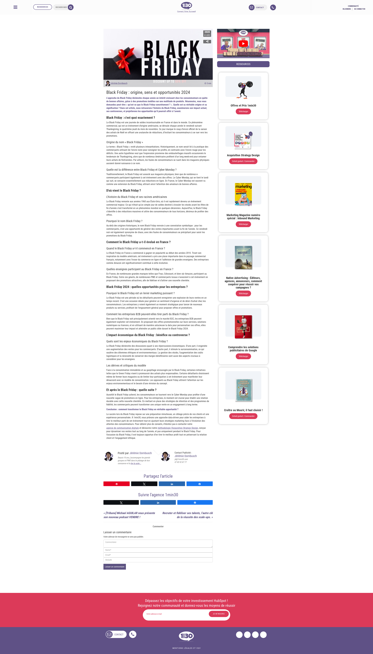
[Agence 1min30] (186, 7)
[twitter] (247, 634)
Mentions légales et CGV (187, 648)
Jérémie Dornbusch (119, 83)
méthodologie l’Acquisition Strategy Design (178, 428)
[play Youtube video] (243, 43)
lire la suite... (136, 463)
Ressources (42, 7)
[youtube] (263, 634)
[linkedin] (255, 634)
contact (260, 8)
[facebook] (239, 634)
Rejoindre (347, 9)
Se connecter (359, 9)
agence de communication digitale (122, 428)
